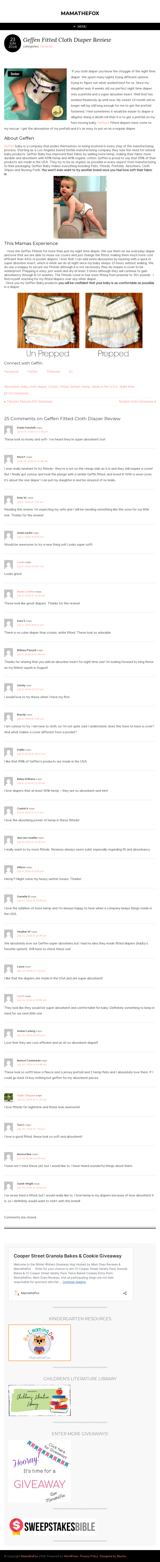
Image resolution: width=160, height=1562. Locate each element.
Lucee (21, 562)
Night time (127, 387)
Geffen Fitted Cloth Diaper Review (67, 39)
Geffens (103, 123)
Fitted (64, 387)
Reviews (46, 46)
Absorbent (12, 387)
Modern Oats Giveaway (136, 401)
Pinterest (53, 372)
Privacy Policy (89, 1556)
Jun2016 (13, 45)
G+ (71, 372)
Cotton (53, 387)
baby (24, 387)
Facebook (11, 372)
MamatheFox (80, 13)
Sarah (20, 996)
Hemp (85, 387)
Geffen (9, 146)
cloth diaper (38, 387)
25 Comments (18, 393)
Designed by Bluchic (113, 1556)
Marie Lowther (26, 591)
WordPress (71, 1556)
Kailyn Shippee (26, 1095)
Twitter (32, 372)
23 (12, 39)
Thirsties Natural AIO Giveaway (29, 401)
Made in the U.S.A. (105, 387)
